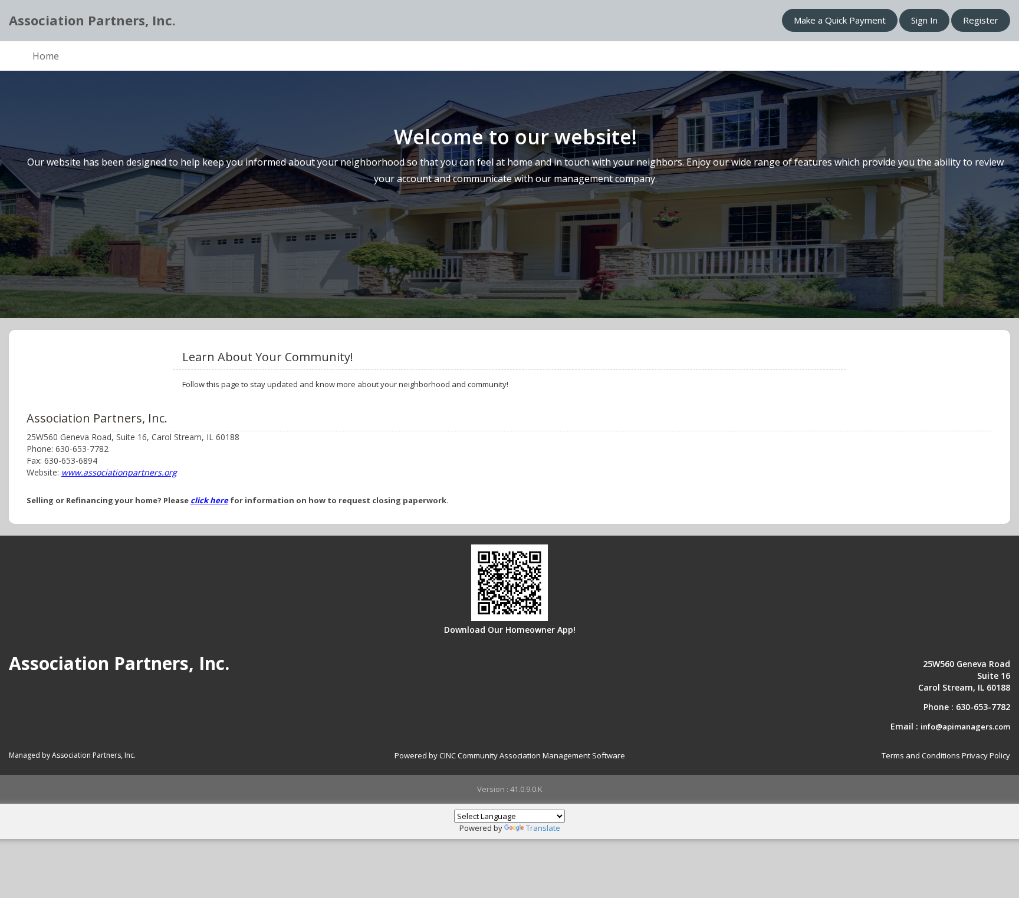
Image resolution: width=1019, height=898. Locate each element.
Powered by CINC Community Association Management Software (510, 755)
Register (980, 20)
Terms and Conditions (921, 755)
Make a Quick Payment (840, 20)
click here (209, 500)
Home (45, 55)
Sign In (924, 20)
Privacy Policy (986, 755)
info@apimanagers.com (965, 726)
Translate (543, 828)
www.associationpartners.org (119, 472)
